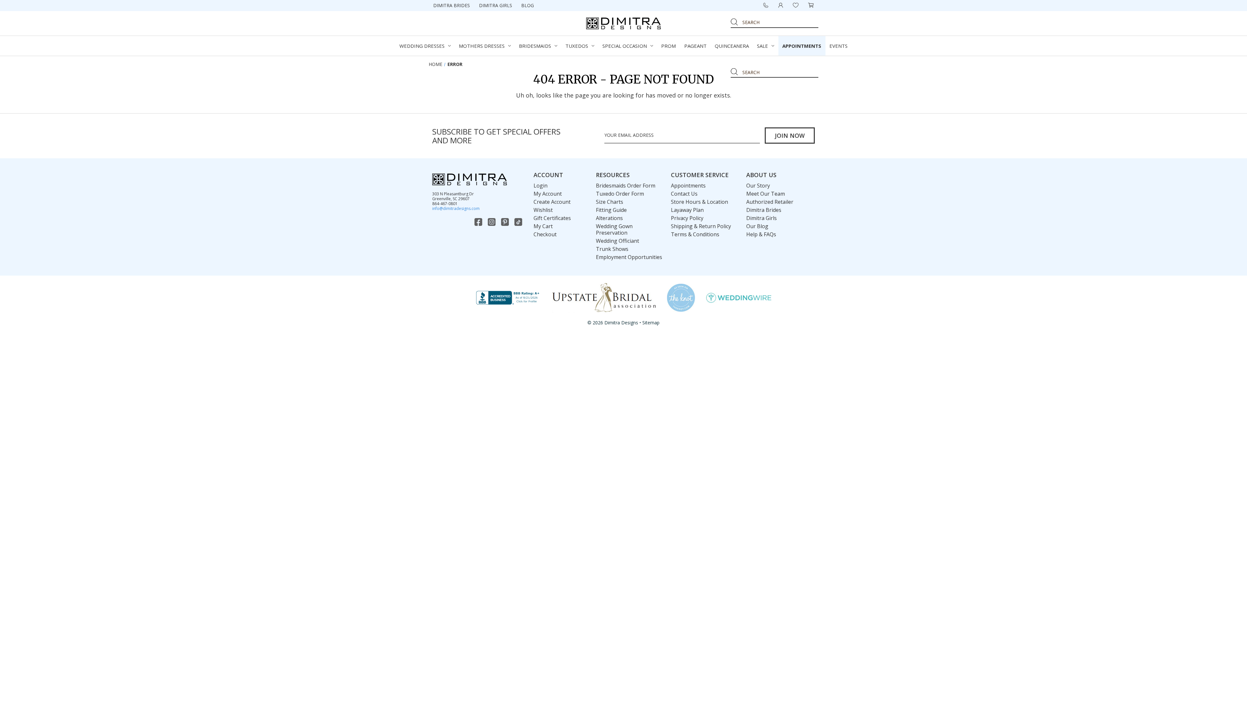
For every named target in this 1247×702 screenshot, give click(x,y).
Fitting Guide (611, 210)
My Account (548, 193)
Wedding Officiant (617, 240)
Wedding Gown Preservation (614, 229)
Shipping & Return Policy (701, 226)
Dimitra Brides (451, 5)
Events (838, 46)
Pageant (695, 46)
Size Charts (609, 201)
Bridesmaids (535, 46)
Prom (668, 46)
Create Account (552, 201)
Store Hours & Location (699, 201)
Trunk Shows (612, 249)
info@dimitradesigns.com (456, 208)
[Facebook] (479, 222)
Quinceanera (732, 46)
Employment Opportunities (629, 257)
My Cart (543, 226)
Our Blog (757, 226)
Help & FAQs (761, 234)
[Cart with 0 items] (810, 5)
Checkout (545, 234)
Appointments (801, 46)
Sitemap (651, 322)
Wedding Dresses (422, 46)
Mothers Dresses (482, 46)
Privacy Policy (687, 218)
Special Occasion (624, 46)
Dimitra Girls (495, 5)
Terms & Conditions (695, 234)
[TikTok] (518, 222)
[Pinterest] (505, 222)
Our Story (758, 185)
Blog (527, 5)
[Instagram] (492, 222)
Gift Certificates (552, 218)
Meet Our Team (765, 193)
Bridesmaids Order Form (625, 185)
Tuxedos (576, 46)
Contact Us (684, 193)
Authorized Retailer (769, 201)
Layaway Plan (687, 210)
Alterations (609, 218)
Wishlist (543, 210)
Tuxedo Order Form (620, 193)
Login (541, 185)
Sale (762, 46)
